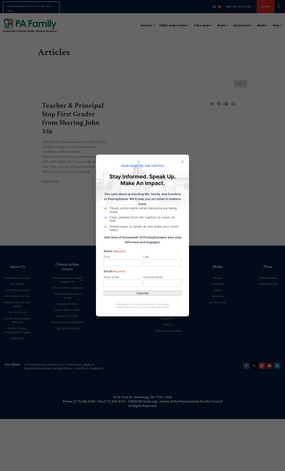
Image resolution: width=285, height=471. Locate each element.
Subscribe (142, 293)
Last (146, 257)
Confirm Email (152, 277)
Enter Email (111, 277)
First (107, 257)
